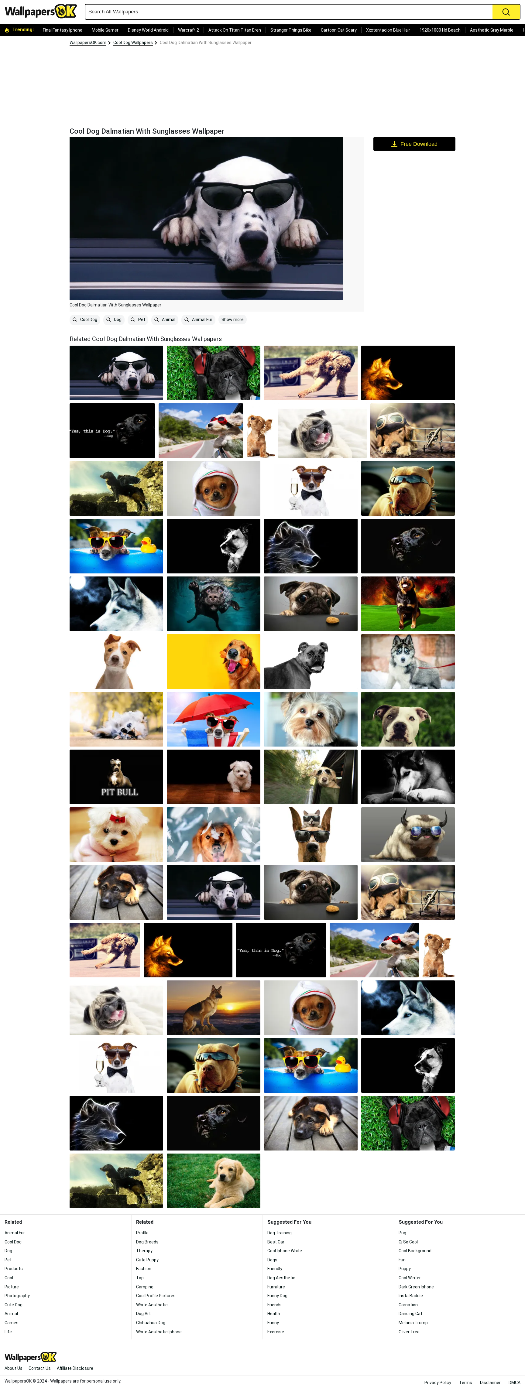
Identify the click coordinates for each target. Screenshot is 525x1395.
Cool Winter (410, 1277)
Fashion (143, 1268)
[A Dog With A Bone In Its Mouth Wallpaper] (213, 661)
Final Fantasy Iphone (62, 30)
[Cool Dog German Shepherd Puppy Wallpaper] (116, 892)
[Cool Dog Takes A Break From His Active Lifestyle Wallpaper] (116, 719)
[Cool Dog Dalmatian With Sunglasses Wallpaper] (213, 892)
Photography (17, 1295)
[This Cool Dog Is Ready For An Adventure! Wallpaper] (116, 488)
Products (14, 1268)
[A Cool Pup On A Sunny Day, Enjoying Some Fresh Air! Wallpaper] (311, 546)
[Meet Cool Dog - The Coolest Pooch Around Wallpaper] (213, 834)
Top (140, 1277)
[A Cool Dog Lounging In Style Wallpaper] (213, 777)
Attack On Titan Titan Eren (234, 30)
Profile (142, 1232)
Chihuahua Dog (150, 1322)
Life (8, 1331)
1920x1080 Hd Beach (440, 30)
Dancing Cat (410, 1313)
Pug (402, 1232)
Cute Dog (13, 1304)
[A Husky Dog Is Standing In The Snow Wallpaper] (408, 661)
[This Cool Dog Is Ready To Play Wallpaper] (116, 834)
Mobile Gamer (105, 30)
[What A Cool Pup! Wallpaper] (412, 430)
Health (273, 1313)
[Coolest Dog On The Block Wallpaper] (213, 719)
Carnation (408, 1304)
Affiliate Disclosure (75, 1368)
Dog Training (279, 1232)
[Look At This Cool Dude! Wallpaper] (408, 719)
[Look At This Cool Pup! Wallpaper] (213, 1007)
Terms (465, 1382)
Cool (9, 1277)
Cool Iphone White (284, 1250)
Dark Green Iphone (416, 1286)
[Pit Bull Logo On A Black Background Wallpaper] (116, 777)
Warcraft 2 (188, 30)
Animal (168, 319)
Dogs (272, 1259)
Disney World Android (148, 30)
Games (12, 1322)
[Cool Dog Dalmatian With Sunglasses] (116, 373)
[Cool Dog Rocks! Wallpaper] (261, 430)
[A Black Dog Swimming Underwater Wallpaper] (213, 603)
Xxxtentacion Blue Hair (388, 30)
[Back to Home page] (43, 11)
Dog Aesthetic (281, 1277)
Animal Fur (201, 319)
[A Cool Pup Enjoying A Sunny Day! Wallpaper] (311, 373)
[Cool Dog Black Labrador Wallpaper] (408, 546)
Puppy (405, 1268)
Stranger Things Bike (290, 30)
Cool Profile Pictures (156, 1295)
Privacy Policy (437, 1382)
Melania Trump (413, 1322)
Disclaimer (490, 1382)
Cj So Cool (408, 1241)
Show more (232, 319)
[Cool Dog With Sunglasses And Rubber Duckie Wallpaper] (116, 546)
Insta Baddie (411, 1295)
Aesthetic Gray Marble (491, 30)
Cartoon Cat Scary (339, 30)
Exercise (275, 1331)
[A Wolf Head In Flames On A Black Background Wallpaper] (408, 373)
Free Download (418, 144)
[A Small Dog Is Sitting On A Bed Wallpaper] (311, 719)
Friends (274, 1304)
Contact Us (40, 1368)
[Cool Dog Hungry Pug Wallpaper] (311, 603)
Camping (144, 1286)
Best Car (275, 1241)
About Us (13, 1368)
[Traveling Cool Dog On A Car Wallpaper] (201, 430)
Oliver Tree (409, 1331)
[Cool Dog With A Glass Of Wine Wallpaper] (311, 488)
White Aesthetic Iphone (159, 1331)
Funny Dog (277, 1295)
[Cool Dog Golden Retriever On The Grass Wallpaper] (213, 1181)
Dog (117, 319)
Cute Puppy (147, 1259)
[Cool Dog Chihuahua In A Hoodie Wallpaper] (213, 488)
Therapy (144, 1250)
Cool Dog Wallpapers (133, 42)
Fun (402, 1259)
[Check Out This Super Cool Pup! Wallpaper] (116, 661)
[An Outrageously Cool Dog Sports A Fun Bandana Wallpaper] (408, 777)
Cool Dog (88, 319)
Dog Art (143, 1313)
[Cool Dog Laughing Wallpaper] (322, 430)
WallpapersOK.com (88, 42)
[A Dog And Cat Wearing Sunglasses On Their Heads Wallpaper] (311, 834)
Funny (273, 1322)
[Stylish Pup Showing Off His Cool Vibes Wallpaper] (213, 373)
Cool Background (415, 1250)
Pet (141, 319)
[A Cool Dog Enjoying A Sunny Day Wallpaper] (311, 661)
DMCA (514, 1382)
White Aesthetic (152, 1304)
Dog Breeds (147, 1241)
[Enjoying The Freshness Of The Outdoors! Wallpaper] (116, 603)
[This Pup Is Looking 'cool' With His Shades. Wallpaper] (408, 488)
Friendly (274, 1268)
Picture (12, 1286)
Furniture (276, 1286)
